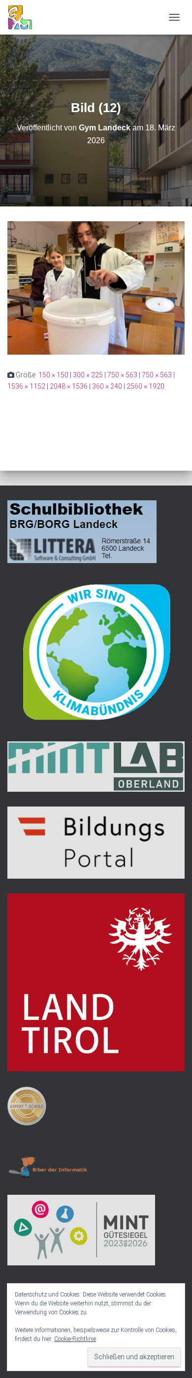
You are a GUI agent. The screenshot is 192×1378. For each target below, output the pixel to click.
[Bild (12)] (96, 287)
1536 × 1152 (26, 386)
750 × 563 (122, 375)
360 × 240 (107, 386)
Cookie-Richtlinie (75, 1339)
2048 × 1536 (69, 386)
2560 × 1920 (145, 386)
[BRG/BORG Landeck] (23, 17)
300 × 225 (88, 375)
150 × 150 (53, 375)
